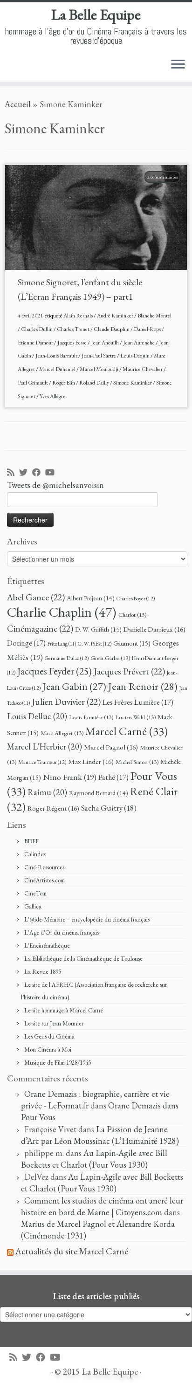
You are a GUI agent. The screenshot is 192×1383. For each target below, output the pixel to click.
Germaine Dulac (67, 657)
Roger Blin (64, 382)
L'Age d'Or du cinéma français (61, 932)
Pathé (113, 777)
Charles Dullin (37, 329)
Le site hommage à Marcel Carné (63, 1010)
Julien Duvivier (66, 701)
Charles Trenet (73, 329)
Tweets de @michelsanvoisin (55, 485)
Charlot (132, 615)
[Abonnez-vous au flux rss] (13, 473)
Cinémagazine (40, 628)
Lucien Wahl (135, 717)
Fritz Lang (62, 643)
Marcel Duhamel (57, 369)
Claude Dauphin (112, 329)
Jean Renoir (143, 686)
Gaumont (132, 643)
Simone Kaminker (133, 382)
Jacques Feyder (54, 671)
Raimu (47, 792)
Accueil (18, 104)
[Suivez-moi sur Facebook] (38, 473)
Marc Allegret (62, 733)
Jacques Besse (72, 342)
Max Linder (91, 761)
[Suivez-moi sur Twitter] (25, 473)
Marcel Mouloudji (99, 369)
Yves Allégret (53, 396)
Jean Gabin (74, 686)
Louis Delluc (37, 716)
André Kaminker (115, 315)
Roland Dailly (94, 382)
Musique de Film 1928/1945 (57, 1062)
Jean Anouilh (105, 342)
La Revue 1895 (42, 972)
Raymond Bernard (98, 793)
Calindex (35, 854)
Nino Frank (69, 776)
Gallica (32, 906)
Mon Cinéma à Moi (47, 1049)
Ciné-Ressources (44, 867)
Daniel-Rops (148, 329)
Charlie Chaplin (62, 612)
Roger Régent (53, 808)
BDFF (31, 841)
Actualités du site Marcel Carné (71, 1251)
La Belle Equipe (96, 14)
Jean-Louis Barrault (56, 355)
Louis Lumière (91, 717)
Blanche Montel (154, 315)
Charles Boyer (136, 598)
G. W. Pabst (94, 643)
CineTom (35, 893)
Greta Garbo (110, 658)
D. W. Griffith (98, 629)
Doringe (26, 643)
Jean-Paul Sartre (99, 355)
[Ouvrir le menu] (178, 65)
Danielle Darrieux (154, 629)
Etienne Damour (36, 342)
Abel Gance (36, 597)
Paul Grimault (33, 382)
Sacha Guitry (109, 808)
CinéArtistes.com (44, 880)
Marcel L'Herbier (44, 746)
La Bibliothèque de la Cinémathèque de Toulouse (83, 959)
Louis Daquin (135, 355)
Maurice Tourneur (42, 761)
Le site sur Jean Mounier (53, 1023)
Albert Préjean (91, 598)
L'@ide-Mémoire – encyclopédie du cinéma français (87, 919)
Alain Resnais (78, 315)
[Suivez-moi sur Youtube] (52, 473)
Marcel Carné (126, 730)
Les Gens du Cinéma (49, 1036)
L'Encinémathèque (47, 946)
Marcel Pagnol (111, 747)
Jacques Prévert (129, 671)
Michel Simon (137, 762)
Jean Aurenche (139, 342)
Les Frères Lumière (138, 702)
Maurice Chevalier (143, 369)
